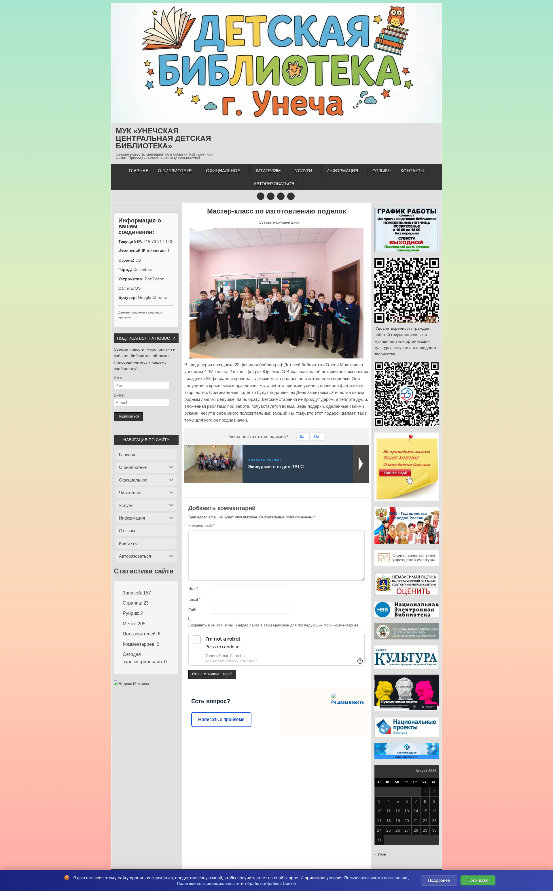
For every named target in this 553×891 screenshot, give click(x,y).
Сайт (192, 610)
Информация (342, 170)
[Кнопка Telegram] (260, 196)
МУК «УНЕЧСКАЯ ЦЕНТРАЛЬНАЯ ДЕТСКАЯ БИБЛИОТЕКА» (163, 138)
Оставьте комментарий (279, 222)
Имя (193, 589)
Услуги (303, 170)
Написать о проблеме (221, 719)
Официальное (223, 170)
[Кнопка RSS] (291, 196)
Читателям (267, 170)
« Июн (380, 854)
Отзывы (381, 170)
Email (194, 599)
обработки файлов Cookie (270, 883)
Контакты (412, 170)
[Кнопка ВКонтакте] (270, 196)
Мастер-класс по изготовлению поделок (276, 211)
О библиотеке (175, 170)
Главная (139, 170)
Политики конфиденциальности (208, 883)
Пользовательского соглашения (375, 877)
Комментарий (201, 526)
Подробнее (439, 880)
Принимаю (477, 880)
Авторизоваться (274, 183)
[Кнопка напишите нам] (281, 196)
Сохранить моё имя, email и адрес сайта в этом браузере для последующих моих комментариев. (273, 625)
